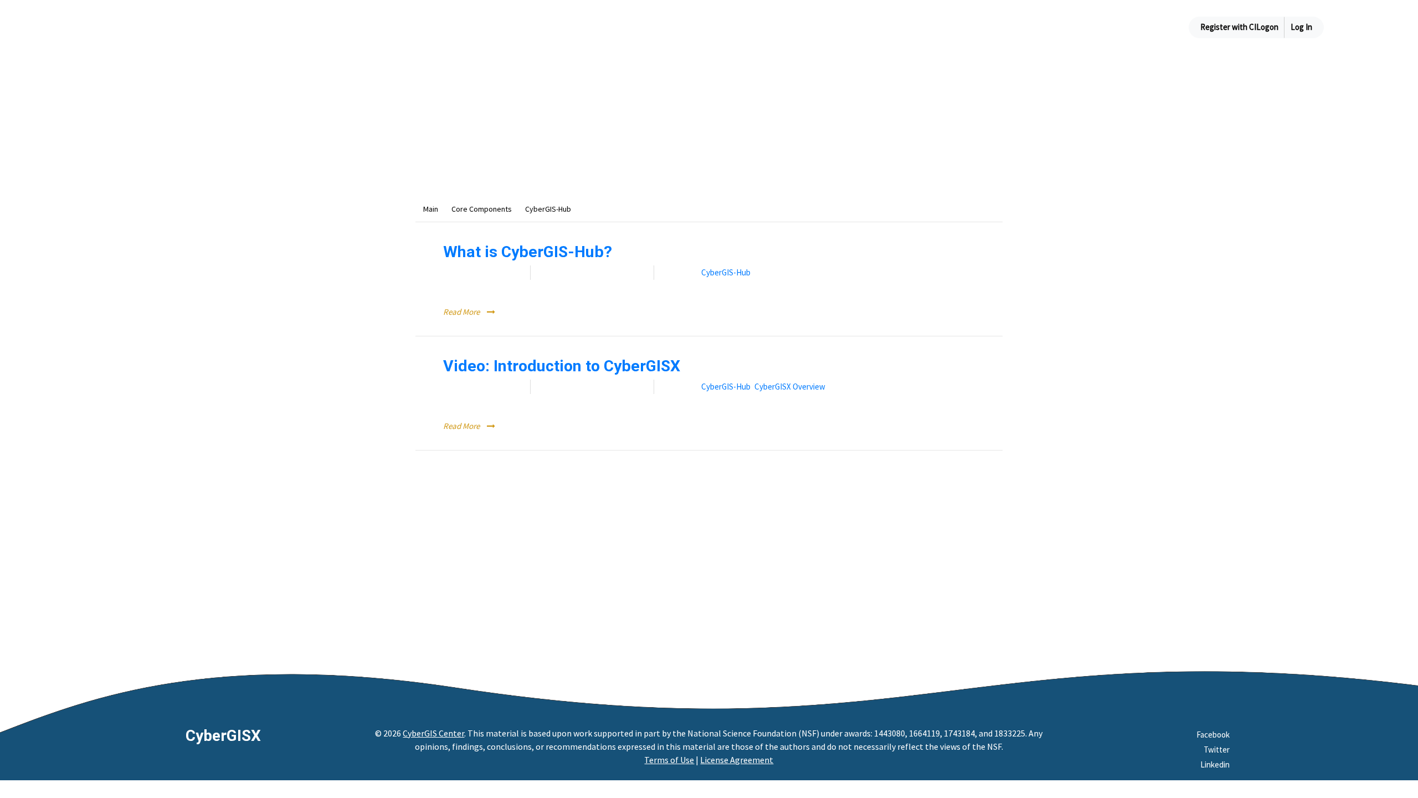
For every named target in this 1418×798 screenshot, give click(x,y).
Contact (1148, 27)
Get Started (958, 27)
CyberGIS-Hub (726, 272)
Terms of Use (669, 759)
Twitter (1217, 749)
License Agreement (736, 759)
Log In (1301, 27)
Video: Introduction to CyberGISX (561, 366)
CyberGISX (223, 736)
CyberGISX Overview (789, 386)
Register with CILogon (1239, 27)
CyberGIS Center (433, 733)
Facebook (1213, 734)
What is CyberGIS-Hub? (527, 252)
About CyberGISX (881, 27)
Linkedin (1215, 764)
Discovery (1022, 27)
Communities (1084, 27)
